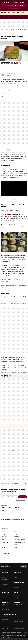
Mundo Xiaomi (5, 584)
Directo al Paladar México (6, 629)
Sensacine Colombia (19, 623)
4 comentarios (6, 63)
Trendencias (5, 604)
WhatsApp (3, 507)
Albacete (25, 29)
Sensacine (16, 584)
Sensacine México (18, 621)
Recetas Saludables (19, 539)
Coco (20, 372)
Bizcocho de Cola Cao (19, 365)
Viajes (16, 531)
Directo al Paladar (6, 594)
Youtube (12, 507)
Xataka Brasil (5, 619)
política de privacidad (20, 500)
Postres (8, 372)
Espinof (16, 587)
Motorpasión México (19, 628)
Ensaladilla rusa (15, 483)
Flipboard (17, 63)
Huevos (15, 372)
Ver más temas (5, 553)
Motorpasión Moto (18, 597)
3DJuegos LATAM (18, 616)
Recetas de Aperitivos (5, 535)
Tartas (3, 12)
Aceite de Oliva (18, 29)
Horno (3, 547)
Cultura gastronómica (18, 535)
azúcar (9, 216)
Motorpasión (17, 594)
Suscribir (22, 496)
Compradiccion (5, 609)
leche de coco (5, 257)
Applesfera (4, 579)
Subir (22, 566)
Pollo (3, 539)
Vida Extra (17, 577)
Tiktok (25, 507)
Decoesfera (4, 607)
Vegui (3, 531)
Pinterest (19, 507)
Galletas (20, 12)
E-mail (20, 63)
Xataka (3, 575)
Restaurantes (5, 542)
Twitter (15, 63)
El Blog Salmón (18, 604)
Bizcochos (11, 12)
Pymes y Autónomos (19, 607)
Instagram (16, 507)
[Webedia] (5, 567)
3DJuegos (16, 575)
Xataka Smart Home (6, 582)
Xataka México (5, 616)
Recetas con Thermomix (5, 527)
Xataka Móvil (5, 577)
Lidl (11, 29)
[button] (10, 74)
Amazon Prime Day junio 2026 (19, 543)
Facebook (12, 63)
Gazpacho (23, 483)
